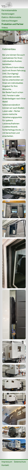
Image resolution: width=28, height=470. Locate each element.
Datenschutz (20, 461)
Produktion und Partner (12, 24)
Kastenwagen (8, 13)
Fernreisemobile (9, 10)
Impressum (7, 461)
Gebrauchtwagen (10, 20)
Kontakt (5, 465)
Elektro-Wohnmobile (11, 17)
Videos (5, 27)
